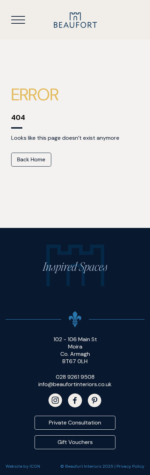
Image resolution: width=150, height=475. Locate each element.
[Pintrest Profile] (95, 400)
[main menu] (18, 19)
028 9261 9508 (75, 377)
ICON (35, 466)
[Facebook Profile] (75, 400)
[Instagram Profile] (55, 400)
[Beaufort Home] (75, 20)
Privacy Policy (130, 466)
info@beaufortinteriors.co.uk (75, 384)
